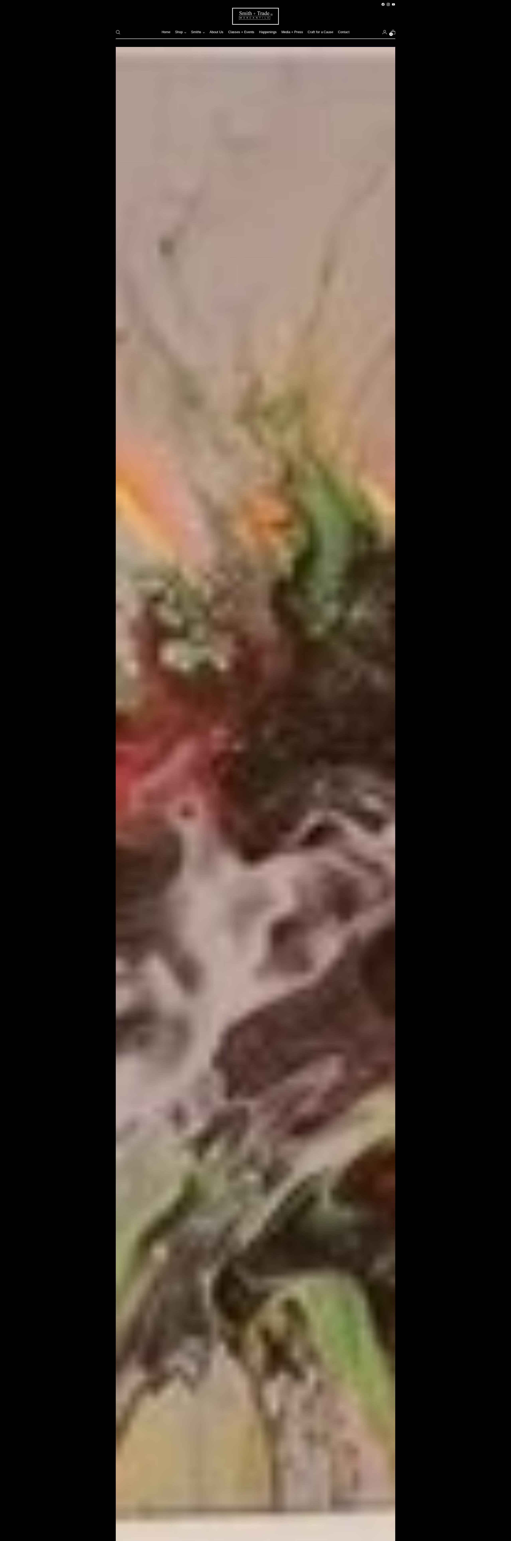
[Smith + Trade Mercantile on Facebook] (383, 4)
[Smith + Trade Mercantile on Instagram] (388, 4)
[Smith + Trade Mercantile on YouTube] (393, 4)
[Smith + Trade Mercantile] (255, 16)
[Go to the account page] (385, 32)
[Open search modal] (118, 32)
